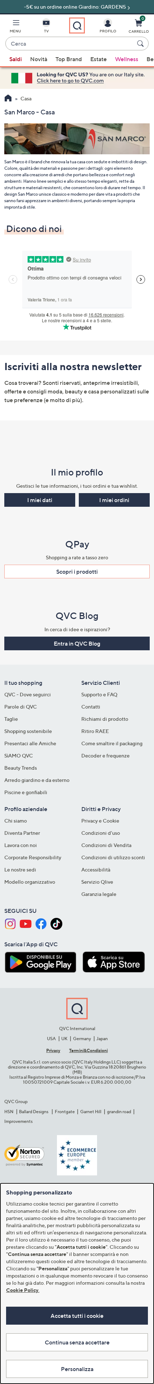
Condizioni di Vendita (106, 845)
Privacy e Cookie (100, 821)
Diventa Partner (22, 833)
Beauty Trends (20, 768)
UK (64, 1038)
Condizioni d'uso (100, 833)
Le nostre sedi (20, 869)
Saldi (15, 59)
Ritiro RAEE (95, 731)
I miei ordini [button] (114, 500)
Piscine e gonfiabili (25, 792)
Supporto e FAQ (99, 694)
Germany (82, 1038)
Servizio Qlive (97, 882)
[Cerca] (141, 43)
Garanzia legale (98, 894)
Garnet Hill (90, 1111)
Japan (102, 1038)
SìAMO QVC (18, 755)
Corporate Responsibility (32, 857)
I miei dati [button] (39, 500)
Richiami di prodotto (104, 719)
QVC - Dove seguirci (27, 694)
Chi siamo (15, 821)
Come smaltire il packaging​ (112, 743)
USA (51, 1038)
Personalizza (77, 1368)
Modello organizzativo (29, 882)
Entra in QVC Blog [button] (77, 643)
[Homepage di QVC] (8, 99)
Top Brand (69, 59)
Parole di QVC (20, 707)
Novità (38, 59)
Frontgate (65, 1111)
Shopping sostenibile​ (28, 731)
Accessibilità (95, 869)
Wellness (126, 59)
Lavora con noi (20, 845)
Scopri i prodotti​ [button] (77, 571)
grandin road (119, 1111)
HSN (9, 1111)
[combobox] (70, 44)
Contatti (90, 707)
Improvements (18, 1121)
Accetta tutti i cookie (77, 1315)
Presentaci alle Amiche (30, 743)
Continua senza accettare (77, 1342)
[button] (15, 27)
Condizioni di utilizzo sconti (113, 857)
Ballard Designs (34, 1111)
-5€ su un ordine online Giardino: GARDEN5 (75, 7)
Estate (98, 59)
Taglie (11, 719)
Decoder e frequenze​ (105, 755)
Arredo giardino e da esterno (36, 780)
